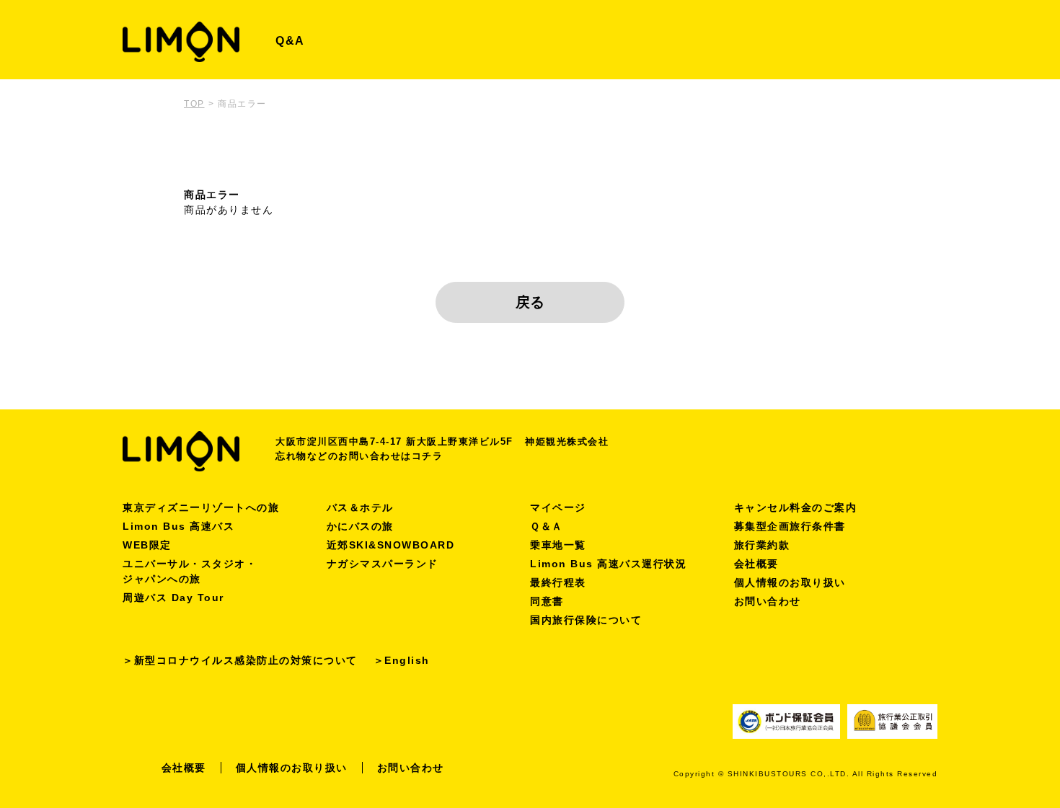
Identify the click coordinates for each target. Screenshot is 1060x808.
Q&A (290, 41)
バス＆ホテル (360, 507)
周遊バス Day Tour (173, 597)
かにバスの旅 (360, 526)
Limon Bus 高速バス (178, 526)
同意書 (547, 601)
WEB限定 (147, 545)
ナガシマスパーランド (382, 563)
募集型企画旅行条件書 (790, 526)
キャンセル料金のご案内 (795, 507)
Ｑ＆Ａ (546, 526)
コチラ (427, 455)
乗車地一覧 (558, 545)
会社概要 (756, 563)
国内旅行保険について (586, 620)
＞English (402, 660)
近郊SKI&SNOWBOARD (391, 545)
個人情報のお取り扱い (790, 582)
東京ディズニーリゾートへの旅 (201, 507)
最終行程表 (558, 582)
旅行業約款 (762, 545)
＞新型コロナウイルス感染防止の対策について (240, 660)
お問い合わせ (767, 601)
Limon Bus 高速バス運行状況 (608, 563)
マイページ (558, 507)
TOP (194, 104)
